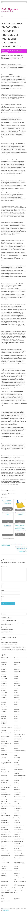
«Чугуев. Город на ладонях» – (20, 521)
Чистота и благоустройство (19, 877)
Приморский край (5, 824)
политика (16, 817)
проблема (3, 827)
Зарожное (16, 762)
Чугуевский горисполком (8, 538)
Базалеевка (16, 730)
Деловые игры (7, 534)
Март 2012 (16, 706)
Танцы (15, 860)
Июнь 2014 (3, 676)
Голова (15, 748)
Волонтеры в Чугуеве (12, 644)
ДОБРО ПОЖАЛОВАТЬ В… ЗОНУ (8, 620)
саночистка (16, 843)
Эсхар (15, 892)
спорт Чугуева (17, 850)
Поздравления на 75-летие (7, 521)
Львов (15, 787)
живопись (16, 757)
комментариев (5, 901)
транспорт (16, 870)
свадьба (3, 846)
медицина (16, 789)
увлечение (16, 873)
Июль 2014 (16, 674)
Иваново (3, 769)
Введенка (3, 741)
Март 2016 (3, 659)
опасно (2, 810)
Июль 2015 (16, 664)
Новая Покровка (17, 799)
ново (15, 801)
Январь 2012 (16, 709)
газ (2, 748)
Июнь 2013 (3, 690)
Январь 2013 (16, 695)
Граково (15, 753)
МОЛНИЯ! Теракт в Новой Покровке (18, 649)
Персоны (16, 813)
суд (2, 857)
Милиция (3, 792)
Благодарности (4, 736)
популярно (3, 820)
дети (15, 755)
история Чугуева (17, 769)
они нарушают (17, 808)
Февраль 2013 (4, 695)
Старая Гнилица (4, 853)
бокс (2, 738)
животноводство (4, 760)
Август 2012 (3, 702)
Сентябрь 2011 (17, 713)
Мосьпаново (16, 794)
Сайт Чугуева (9, 9)
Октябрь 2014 (4, 671)
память (15, 810)
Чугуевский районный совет (7, 892)
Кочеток (15, 780)
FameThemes (5, 910)
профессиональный (5, 831)
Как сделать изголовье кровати (15, 639)
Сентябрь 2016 (4, 657)
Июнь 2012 (3, 704)
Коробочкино (4, 780)
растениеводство (5, 834)
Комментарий (4, 566)
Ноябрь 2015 (4, 662)
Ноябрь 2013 (16, 683)
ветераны (16, 741)
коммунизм (3, 777)
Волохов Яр (16, 746)
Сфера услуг (16, 857)
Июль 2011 (16, 716)
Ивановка (16, 767)
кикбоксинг (3, 775)
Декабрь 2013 (4, 683)
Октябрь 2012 (4, 699)
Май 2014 (16, 676)
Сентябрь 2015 (17, 662)
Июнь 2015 (3, 667)
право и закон (4, 822)
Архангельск (16, 728)
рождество (16, 836)
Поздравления (17, 815)
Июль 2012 (16, 702)
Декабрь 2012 (4, 697)
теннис (15, 866)
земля (2, 767)
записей (17, 898)
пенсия (2, 813)
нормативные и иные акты (6, 806)
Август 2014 (3, 674)
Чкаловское (3, 881)
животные (16, 760)
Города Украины (20, 509)
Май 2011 (16, 718)
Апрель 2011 (4, 721)
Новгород (3, 801)
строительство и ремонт (19, 855)
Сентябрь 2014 (17, 671)
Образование (17, 806)
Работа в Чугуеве (17, 831)
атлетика (3, 730)
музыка (2, 796)
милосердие (16, 792)
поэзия (15, 820)
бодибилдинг (16, 736)
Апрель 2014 (4, 678)
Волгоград (3, 746)
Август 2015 (3, 664)
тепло (2, 868)
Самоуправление (17, 841)
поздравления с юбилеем (6, 817)
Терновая (16, 868)
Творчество (3, 866)
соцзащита (3, 850)
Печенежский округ (5, 815)
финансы (3, 875)
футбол (15, 875)
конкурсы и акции (17, 777)
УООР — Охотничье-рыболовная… (20, 534)
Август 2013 (3, 688)
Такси (2, 860)
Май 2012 (16, 704)
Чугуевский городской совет (19, 887)
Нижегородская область (19, 796)
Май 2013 (16, 690)
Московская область (5, 794)
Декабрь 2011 (4, 711)
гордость (3, 750)
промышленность (17, 829)
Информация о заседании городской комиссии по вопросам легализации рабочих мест (21, 549)
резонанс (16, 834)
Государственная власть (19, 750)
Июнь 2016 (16, 657)
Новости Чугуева (4, 803)
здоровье (16, 764)
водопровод (16, 743)
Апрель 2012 (4, 706)
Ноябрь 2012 (16, 697)
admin (8, 50)
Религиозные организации (6, 836)
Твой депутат (4, 862)
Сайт (2, 596)
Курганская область (5, 784)
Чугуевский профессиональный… (7, 509)
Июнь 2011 (3, 718)
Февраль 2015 (17, 667)
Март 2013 (16, 692)
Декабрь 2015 (17, 659)
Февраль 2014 (4, 681)
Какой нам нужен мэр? (14, 642)
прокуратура (4, 829)
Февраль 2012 (4, 709)
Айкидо (15, 725)
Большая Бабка (17, 738)
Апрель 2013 (4, 692)
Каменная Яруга (4, 771)
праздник (16, 822)
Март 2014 (16, 678)
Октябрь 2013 (4, 685)
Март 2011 (16, 721)
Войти (2, 898)
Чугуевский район (17, 890)
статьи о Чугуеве (4, 855)
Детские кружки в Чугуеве (7, 632)
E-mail (3, 590)
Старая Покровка (17, 853)
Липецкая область (5, 787)
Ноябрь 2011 (16, 711)
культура (16, 782)
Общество (3, 808)
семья (2, 848)
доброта (3, 757)
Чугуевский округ (4, 890)
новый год (16, 803)
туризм (2, 873)
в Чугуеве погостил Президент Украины (16, 647)
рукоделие (3, 839)
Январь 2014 (16, 681)
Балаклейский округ (5, 732)
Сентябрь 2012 (17, 699)
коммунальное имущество (19, 775)
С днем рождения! (17, 839)
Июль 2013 (16, 688)
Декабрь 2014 (4, 669)
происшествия (17, 827)
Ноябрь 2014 (16, 669)
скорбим (15, 848)
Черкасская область (5, 877)
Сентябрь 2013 (17, 685)
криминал (3, 782)
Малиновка (3, 789)
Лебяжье (16, 784)
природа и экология (18, 824)
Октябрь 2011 (4, 713)
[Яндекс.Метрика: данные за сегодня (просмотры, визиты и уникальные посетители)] (5, 909)
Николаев (3, 799)
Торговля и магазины (5, 870)
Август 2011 (3, 716)
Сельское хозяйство (18, 846)
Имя (2, 584)
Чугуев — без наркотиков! (19, 881)
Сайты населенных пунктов (7, 841)
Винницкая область (5, 743)
